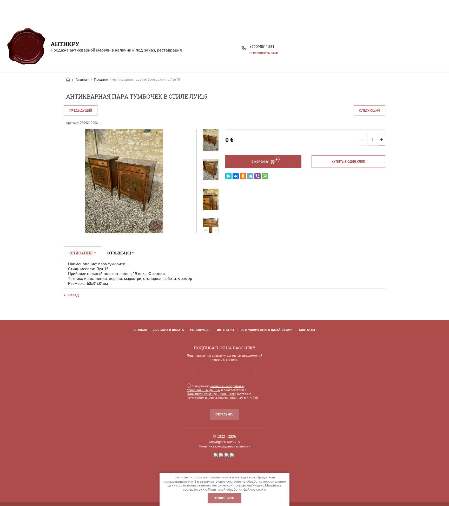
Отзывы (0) (119, 252)
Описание (81, 252)
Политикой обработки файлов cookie (237, 489)
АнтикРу (65, 44)
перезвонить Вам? (263, 53)
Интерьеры (225, 330)
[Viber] (257, 176)
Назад (73, 295)
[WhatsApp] (265, 176)
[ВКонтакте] (236, 176)
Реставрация (200, 330)
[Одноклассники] (243, 176)
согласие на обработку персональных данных (216, 388)
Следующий (369, 110)
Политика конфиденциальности (224, 446)
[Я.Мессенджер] (228, 176)
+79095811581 (261, 46)
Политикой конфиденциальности (211, 394)
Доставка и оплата (168, 330)
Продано (101, 79)
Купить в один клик (348, 161)
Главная (82, 79)
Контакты (307, 330)
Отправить (224, 414)
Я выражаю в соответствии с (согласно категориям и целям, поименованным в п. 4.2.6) (222, 392)
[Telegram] (250, 176)
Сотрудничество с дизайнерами (267, 330)
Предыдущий (80, 110)
